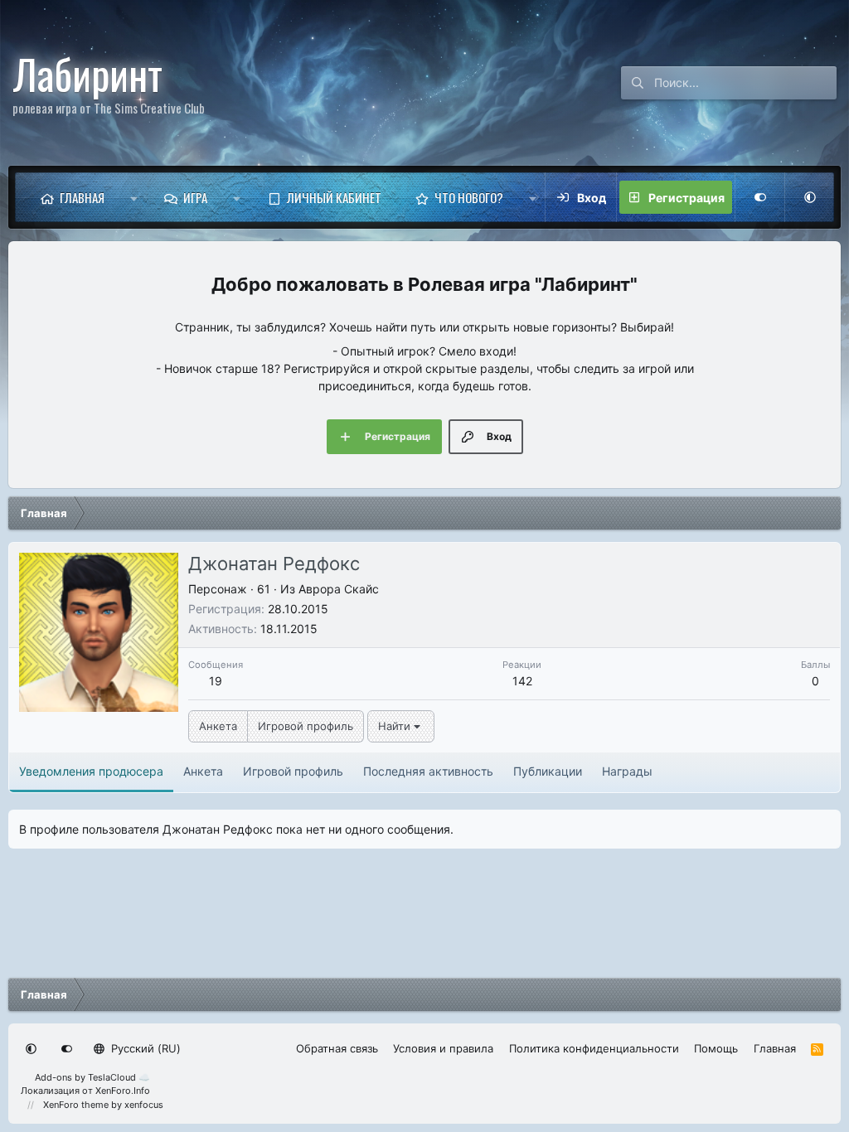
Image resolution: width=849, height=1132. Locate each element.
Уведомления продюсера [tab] (91, 771)
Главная (82, 197)
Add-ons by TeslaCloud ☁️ (92, 1077)
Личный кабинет (334, 197)
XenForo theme (76, 1104)
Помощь (716, 1048)
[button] (134, 197)
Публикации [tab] (547, 771)
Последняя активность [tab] (428, 771)
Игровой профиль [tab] (293, 771)
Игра (195, 197)
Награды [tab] (627, 771)
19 (215, 681)
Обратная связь (337, 1048)
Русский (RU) (144, 1048)
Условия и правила (443, 1048)
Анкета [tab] (203, 771)
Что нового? (468, 197)
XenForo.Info (122, 1090)
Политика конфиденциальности (594, 1048)
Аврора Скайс (338, 589)
